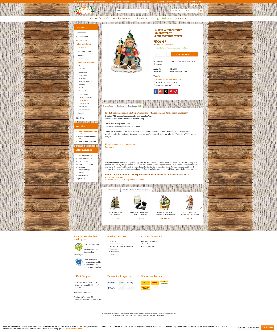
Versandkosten (133, 313)
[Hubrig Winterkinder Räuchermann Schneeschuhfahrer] (115, 202)
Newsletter (146, 244)
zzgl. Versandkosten (167, 44)
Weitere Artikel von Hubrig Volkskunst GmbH (125, 179)
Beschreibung (108, 106)
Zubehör (81, 113)
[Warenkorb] (201, 11)
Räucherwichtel (84, 103)
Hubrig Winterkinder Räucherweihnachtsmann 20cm (190, 213)
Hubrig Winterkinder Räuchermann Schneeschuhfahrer (115, 213)
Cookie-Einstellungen (84, 155)
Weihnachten (81, 40)
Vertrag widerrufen (84, 158)
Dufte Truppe (83, 94)
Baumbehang (83, 75)
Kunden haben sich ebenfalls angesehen (136, 190)
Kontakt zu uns (82, 161)
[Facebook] (156, 91)
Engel (80, 66)
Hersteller (120, 106)
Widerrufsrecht (82, 175)
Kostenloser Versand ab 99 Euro (87, 133)
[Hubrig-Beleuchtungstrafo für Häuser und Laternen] (140, 202)
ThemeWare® (160, 315)
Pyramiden (82, 78)
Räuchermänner (84, 91)
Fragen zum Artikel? (188, 61)
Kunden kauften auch (111, 190)
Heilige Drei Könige (85, 97)
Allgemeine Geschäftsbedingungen (85, 168)
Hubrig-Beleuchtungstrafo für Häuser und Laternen (140, 213)
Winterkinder (83, 100)
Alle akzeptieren (253, 327)
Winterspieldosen (84, 109)
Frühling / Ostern (84, 51)
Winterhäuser (83, 69)
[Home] (91, 18)
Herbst (80, 59)
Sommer (81, 55)
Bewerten (159, 64)
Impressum (80, 178)
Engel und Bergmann (85, 81)
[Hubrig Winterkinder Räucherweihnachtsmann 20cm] (190, 202)
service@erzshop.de (82, 292)
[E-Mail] (175, 91)
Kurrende (82, 84)
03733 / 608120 (87, 297)
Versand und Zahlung (84, 164)
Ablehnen (241, 327)
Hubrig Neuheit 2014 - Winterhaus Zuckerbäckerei (165, 213)
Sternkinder (82, 88)
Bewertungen (134, 106)
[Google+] (161, 91)
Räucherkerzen (82, 36)
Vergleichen (159, 61)
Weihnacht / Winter (85, 62)
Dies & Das (80, 118)
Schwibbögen (83, 72)
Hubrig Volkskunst (83, 44)
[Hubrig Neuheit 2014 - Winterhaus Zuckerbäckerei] (165, 202)
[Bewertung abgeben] (176, 39)
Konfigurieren (268, 327)
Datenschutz (81, 172)
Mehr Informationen (73, 328)
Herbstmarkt (81, 33)
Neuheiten (81, 48)
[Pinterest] (170, 91)
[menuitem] (196, 5)
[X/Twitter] (165, 91)
